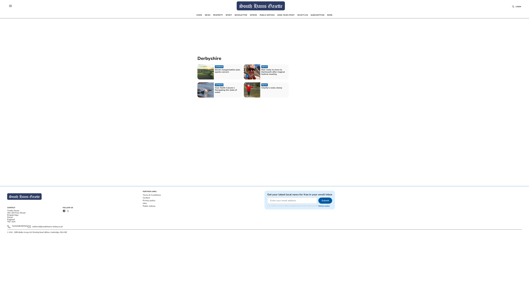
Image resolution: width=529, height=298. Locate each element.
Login (518, 7)
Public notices (149, 206)
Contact (146, 197)
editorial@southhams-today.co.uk (47, 226)
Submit (325, 200)
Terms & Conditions (152, 195)
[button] (10, 6)
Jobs (145, 203)
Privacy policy (149, 200)
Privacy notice (324, 206)
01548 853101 (21, 226)
